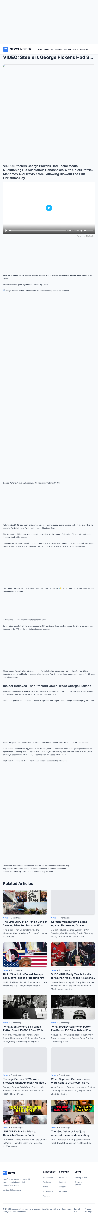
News (40, 49)
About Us (63, 1177)
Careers (62, 1187)
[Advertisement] (49, 22)
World (46, 49)
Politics (67, 49)
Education (84, 49)
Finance (46, 1196)
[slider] (37, 230)
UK (52, 49)
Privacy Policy (81, 1177)
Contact (62, 1182)
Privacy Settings (88, 1210)
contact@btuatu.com (12, 1190)
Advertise (63, 1191)
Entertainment (49, 1191)
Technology (48, 1177)
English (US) (77, 1210)
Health (75, 49)
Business (58, 49)
